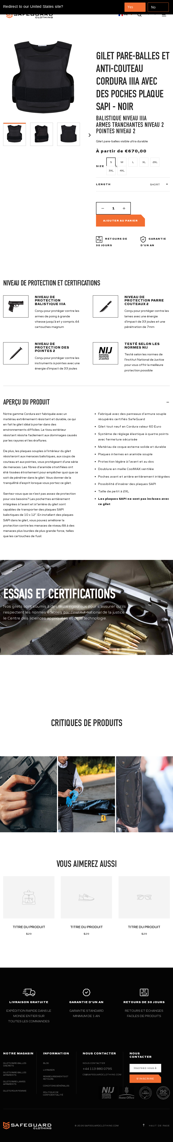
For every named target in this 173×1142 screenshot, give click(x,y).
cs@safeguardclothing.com (102, 1074)
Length (103, 184)
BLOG (46, 1063)
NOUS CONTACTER (94, 1063)
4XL (122, 170)
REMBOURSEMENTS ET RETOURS (55, 1077)
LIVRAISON (49, 1070)
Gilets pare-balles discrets (14, 1064)
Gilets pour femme (14, 1090)
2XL (155, 162)
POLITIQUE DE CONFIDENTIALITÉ (53, 1093)
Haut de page (159, 1125)
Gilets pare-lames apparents (14, 1082)
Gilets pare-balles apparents (14, 1073)
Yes (130, 7)
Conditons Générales (56, 1085)
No (153, 7)
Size (100, 166)
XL (144, 162)
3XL (111, 170)
